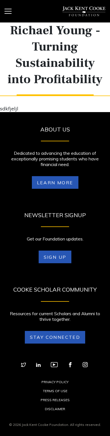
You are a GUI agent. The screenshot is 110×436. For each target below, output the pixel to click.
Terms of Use (55, 391)
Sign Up (55, 257)
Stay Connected (55, 337)
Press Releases (55, 400)
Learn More (55, 182)
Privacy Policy (55, 382)
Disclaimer (55, 409)
